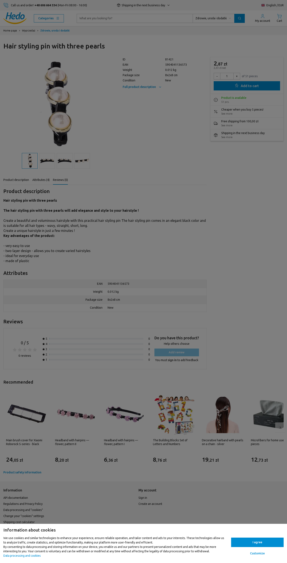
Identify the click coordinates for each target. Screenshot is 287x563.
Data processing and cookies (22, 555)
